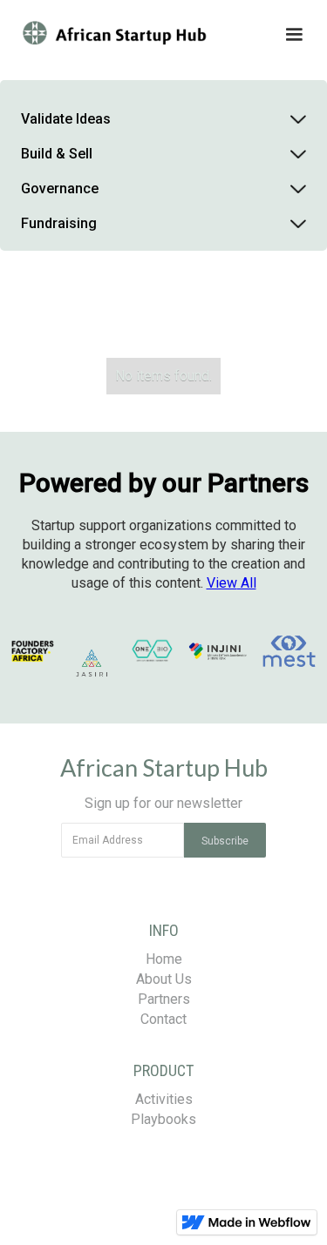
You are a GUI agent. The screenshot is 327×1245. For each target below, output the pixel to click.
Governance (60, 188)
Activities (164, 1099)
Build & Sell (56, 153)
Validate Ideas (66, 119)
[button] (255, 34)
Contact (163, 1019)
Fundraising (59, 223)
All (231, 583)
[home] (124, 35)
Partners (164, 999)
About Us (164, 979)
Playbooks (163, 1119)
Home (164, 959)
